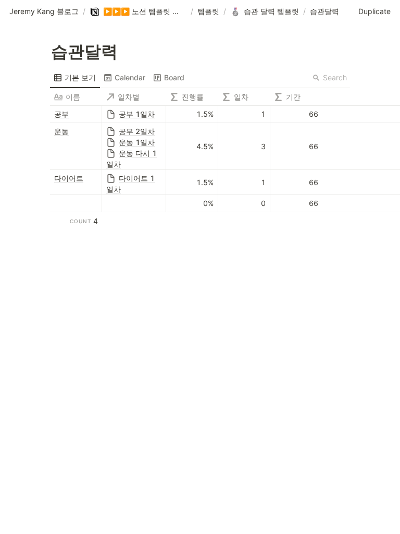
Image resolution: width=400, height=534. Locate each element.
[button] (44, 12)
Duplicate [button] (374, 11)
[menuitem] (75, 77)
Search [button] (335, 77)
